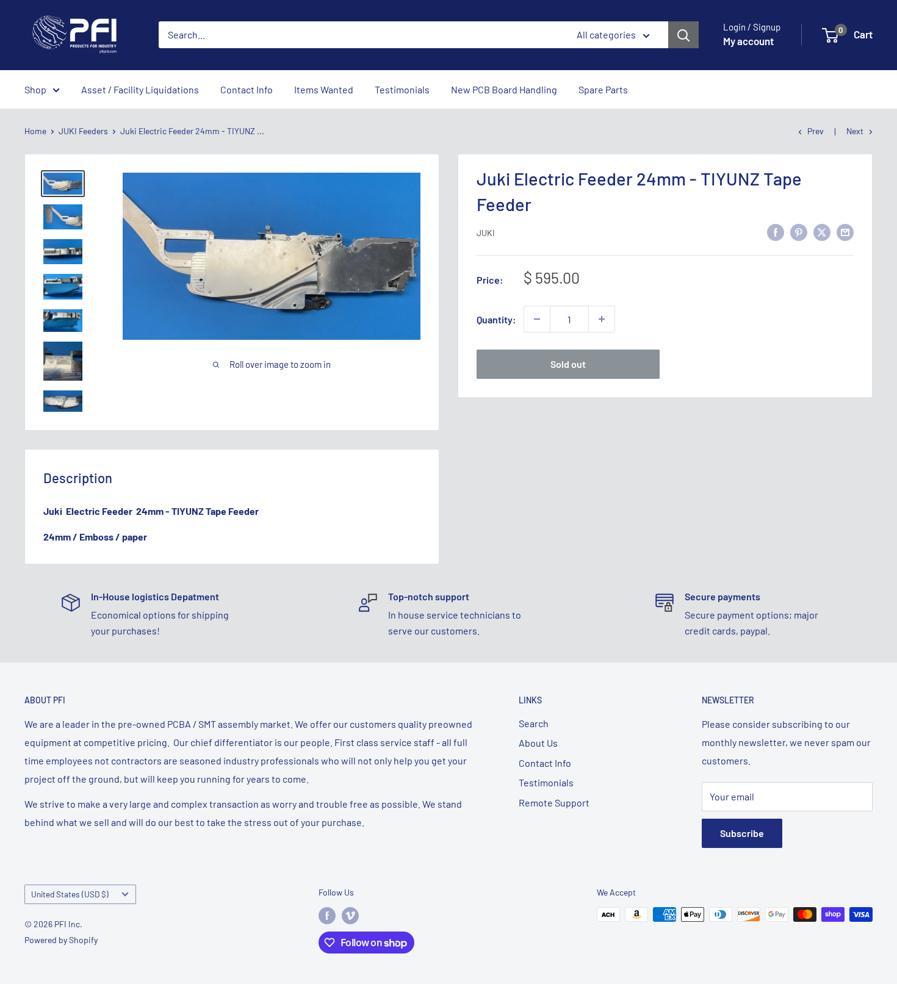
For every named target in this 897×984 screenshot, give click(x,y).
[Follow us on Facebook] (327, 915)
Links (530, 700)
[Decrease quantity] (537, 319)
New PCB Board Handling (504, 89)
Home (35, 131)
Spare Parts (603, 89)
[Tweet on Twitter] (821, 231)
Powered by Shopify (61, 940)
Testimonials (402, 89)
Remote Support (554, 802)
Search (534, 723)
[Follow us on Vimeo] (350, 915)
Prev (815, 131)
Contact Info (246, 89)
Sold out (568, 364)
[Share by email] (845, 231)
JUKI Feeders (83, 131)
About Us (538, 743)
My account (748, 41)
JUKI (486, 233)
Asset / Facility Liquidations (140, 89)
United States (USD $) (70, 894)
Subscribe (742, 833)
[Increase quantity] (601, 319)
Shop (35, 89)
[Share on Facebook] (775, 231)
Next (854, 131)
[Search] (683, 34)
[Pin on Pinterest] (798, 231)
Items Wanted (323, 89)
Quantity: (496, 319)
